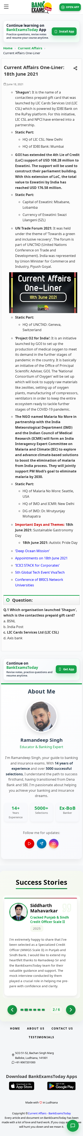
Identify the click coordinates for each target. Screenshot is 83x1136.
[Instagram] (54, 843)
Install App (66, 31)
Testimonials (41, 1037)
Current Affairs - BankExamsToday (49, 1113)
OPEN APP (72, 7)
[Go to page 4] (34, 1010)
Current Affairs (30, 48)
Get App (68, 669)
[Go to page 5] (38, 1010)
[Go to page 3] (30, 1010)
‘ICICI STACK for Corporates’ (37, 565)
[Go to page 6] (43, 1010)
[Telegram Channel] (41, 843)
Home (8, 48)
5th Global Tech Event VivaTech (40, 572)
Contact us (62, 1028)
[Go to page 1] (12, 1010)
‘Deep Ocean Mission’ (32, 551)
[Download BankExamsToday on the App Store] (22, 1086)
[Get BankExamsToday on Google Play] (61, 1086)
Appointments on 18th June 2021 (41, 558)
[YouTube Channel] (29, 843)
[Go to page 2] (26, 1009)
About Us (35, 1028)
